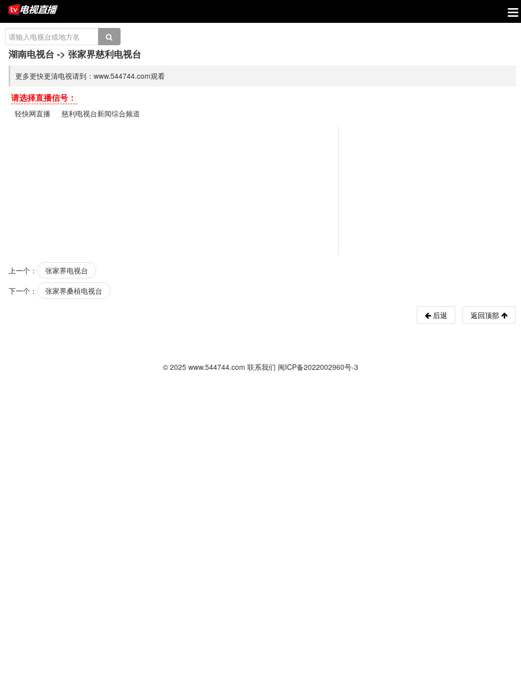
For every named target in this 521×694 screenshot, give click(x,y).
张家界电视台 (66, 270)
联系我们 (261, 367)
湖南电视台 (31, 53)
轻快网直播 (32, 113)
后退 (439, 315)
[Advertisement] (262, 189)
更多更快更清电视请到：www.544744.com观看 (90, 76)
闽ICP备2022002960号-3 (318, 367)
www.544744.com (216, 367)
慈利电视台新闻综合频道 (101, 113)
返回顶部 (486, 315)
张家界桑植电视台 (73, 291)
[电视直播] (33, 11)
